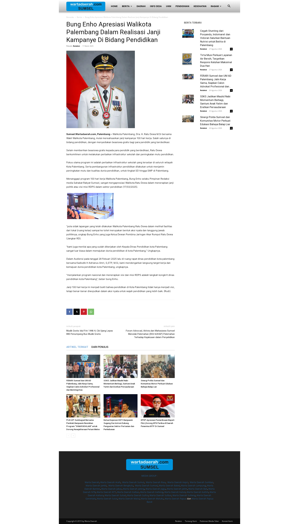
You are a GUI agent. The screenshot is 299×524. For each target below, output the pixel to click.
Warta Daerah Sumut (133, 482)
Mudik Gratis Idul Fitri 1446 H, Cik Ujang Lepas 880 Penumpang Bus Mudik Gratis (89, 332)
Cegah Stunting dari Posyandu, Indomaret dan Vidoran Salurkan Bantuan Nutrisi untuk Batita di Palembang (215, 38)
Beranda (70, 17)
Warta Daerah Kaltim (198, 492)
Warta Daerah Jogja (156, 488)
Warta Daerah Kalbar (128, 492)
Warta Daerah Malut (129, 498)
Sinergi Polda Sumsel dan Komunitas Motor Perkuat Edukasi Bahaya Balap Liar (157, 383)
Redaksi (76, 46)
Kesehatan (200, 6)
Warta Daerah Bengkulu (120, 485)
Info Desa (156, 6)
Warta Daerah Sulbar (160, 495)
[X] (77, 312)
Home (114, 6)
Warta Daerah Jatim (177, 488)
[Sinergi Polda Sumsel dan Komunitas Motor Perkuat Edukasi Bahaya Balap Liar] (158, 366)
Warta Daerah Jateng (134, 488)
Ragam (215, 6)
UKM (168, 6)
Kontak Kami (227, 521)
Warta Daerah (92, 482)
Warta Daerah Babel (169, 485)
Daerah (141, 6)
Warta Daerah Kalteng (151, 492)
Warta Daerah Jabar (111, 488)
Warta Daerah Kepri (177, 482)
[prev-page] (68, 436)
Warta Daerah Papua (175, 498)
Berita (126, 6)
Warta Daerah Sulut (107, 498)
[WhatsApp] (91, 312)
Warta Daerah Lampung (193, 485)
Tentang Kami (191, 521)
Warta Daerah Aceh (110, 482)
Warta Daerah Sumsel (146, 485)
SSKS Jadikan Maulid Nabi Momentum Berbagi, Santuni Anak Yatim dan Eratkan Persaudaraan (119, 383)
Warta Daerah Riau (156, 482)
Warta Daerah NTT (106, 492)
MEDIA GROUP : (149, 475)
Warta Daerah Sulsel (115, 495)
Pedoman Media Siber (209, 521)
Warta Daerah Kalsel (175, 492)
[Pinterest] (84, 312)
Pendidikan (182, 6)
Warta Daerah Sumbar (201, 482)
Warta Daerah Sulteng (184, 495)
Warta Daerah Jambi (96, 485)
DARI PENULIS (99, 346)
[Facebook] (69, 312)
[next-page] (73, 436)
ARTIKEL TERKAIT (77, 346)
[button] (229, 6)
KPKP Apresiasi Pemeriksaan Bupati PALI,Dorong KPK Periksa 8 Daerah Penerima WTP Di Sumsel (157, 423)
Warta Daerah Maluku (152, 498)
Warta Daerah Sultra (137, 495)
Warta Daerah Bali (197, 488)
